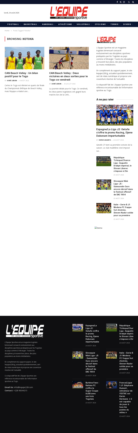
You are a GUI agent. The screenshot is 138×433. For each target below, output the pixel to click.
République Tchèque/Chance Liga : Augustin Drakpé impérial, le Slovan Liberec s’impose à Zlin (123, 164)
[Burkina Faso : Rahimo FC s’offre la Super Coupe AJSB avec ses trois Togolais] (77, 385)
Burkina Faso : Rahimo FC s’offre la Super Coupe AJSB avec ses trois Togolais (92, 391)
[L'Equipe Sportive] (69, 12)
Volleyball (83, 24)
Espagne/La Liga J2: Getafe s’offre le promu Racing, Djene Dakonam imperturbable (114, 132)
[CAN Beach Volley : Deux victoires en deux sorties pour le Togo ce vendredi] (69, 58)
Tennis (115, 24)
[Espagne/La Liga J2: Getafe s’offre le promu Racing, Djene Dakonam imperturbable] (114, 115)
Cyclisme (100, 24)
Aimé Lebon (12, 80)
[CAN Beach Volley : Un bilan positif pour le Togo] (24, 58)
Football (13, 24)
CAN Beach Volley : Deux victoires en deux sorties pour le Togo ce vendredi (68, 76)
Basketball (30, 24)
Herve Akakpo (105, 140)
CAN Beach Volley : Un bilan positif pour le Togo (21, 75)
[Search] (133, 2)
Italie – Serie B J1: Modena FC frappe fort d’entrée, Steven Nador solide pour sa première (123, 209)
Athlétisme (65, 24)
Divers (127, 24)
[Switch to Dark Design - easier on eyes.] (128, 2)
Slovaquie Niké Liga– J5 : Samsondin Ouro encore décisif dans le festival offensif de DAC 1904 (123, 188)
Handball (48, 24)
